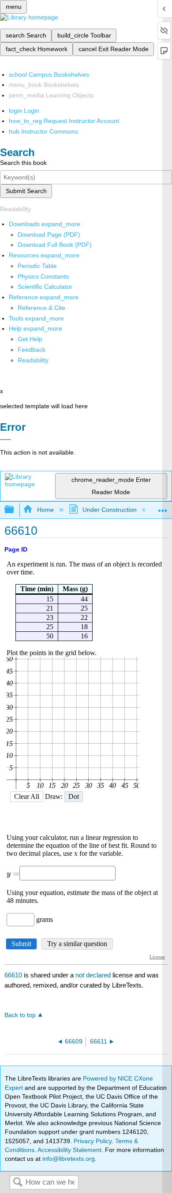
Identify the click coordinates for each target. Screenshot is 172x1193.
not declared (93, 975)
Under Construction (109, 509)
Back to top (20, 1015)
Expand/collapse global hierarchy (15, 509)
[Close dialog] (5, 439)
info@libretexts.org (68, 1158)
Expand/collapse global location (163, 507)
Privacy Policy (93, 1141)
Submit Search (26, 190)
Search (18, 1182)
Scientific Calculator (45, 286)
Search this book (23, 162)
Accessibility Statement (69, 1149)
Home (45, 509)
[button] (31, 349)
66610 (13, 975)
